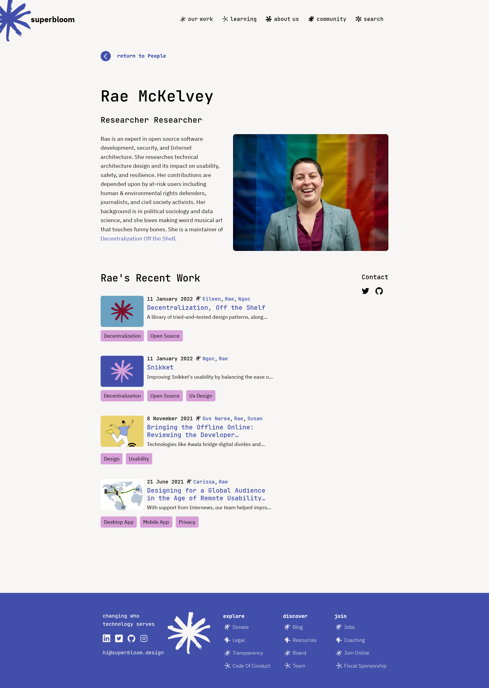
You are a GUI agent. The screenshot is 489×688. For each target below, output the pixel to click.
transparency (248, 652)
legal (239, 640)
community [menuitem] (331, 19)
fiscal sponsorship (365, 665)
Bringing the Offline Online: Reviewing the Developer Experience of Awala (200, 431)
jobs (349, 627)
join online (356, 652)
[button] (244, 56)
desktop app (119, 522)
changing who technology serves (129, 620)
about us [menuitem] (286, 19)
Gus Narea (216, 418)
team (299, 665)
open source (165, 336)
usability (139, 458)
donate (241, 627)
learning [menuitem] (243, 19)
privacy (187, 522)
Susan (255, 418)
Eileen (211, 299)
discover (295, 616)
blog (298, 627)
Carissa (204, 481)
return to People (141, 56)
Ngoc (244, 299)
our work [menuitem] (200, 19)
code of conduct (251, 665)
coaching (354, 640)
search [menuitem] (374, 19)
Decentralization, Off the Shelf (206, 307)
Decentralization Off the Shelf (138, 238)
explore (233, 616)
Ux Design (200, 395)
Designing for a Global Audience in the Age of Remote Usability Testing (206, 494)
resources (305, 640)
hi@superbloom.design (133, 652)
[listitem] (106, 638)
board (299, 652)
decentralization (122, 336)
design (111, 458)
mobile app (156, 522)
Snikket (160, 367)
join (340, 616)
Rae (229, 299)
